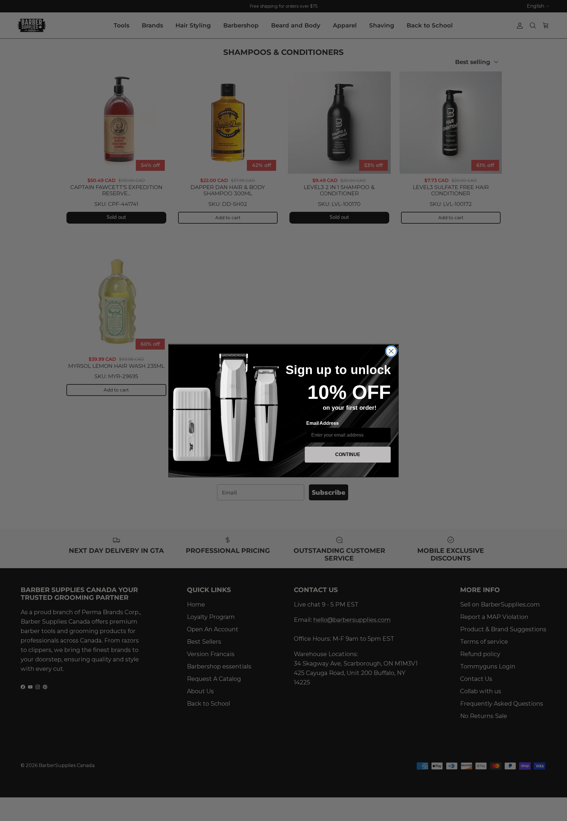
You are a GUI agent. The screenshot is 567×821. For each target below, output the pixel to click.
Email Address (322, 423)
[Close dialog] (391, 351)
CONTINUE (347, 454)
